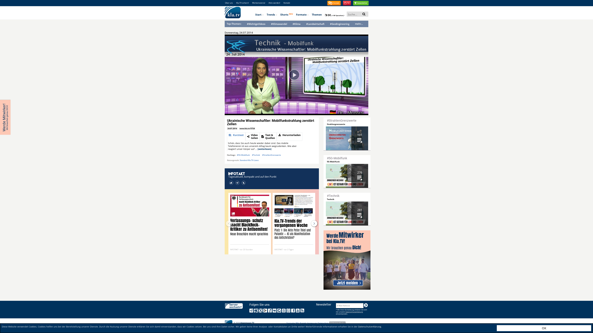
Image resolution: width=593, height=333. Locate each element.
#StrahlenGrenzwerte (271, 155)
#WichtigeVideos (256, 24)
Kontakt (287, 3)
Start (258, 14)
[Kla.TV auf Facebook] (293, 310)
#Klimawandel (279, 24)
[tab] (236, 136)
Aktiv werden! (274, 3)
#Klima (297, 24)
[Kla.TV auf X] (261, 310)
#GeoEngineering (339, 24)
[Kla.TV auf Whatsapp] (288, 310)
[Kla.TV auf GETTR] (270, 310)
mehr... (359, 23)
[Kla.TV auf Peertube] (265, 310)
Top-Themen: (234, 23)
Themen (317, 14)
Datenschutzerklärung (369, 326)
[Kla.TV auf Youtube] (298, 310)
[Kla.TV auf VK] (275, 310)
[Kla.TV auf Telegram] (251, 310)
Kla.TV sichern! (242, 3)
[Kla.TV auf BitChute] (279, 310)
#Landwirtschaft (315, 24)
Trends (271, 14)
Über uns (229, 3)
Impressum (312, 323)
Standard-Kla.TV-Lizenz (249, 160)
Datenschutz (323, 323)
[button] (334, 3)
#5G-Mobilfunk (243, 155)
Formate (301, 14)
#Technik (256, 155)
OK (544, 328)
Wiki (297, 323)
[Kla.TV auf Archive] (284, 310)
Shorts (286, 14)
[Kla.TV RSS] (302, 310)
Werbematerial (258, 3)
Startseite (290, 323)
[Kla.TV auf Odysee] (256, 310)
